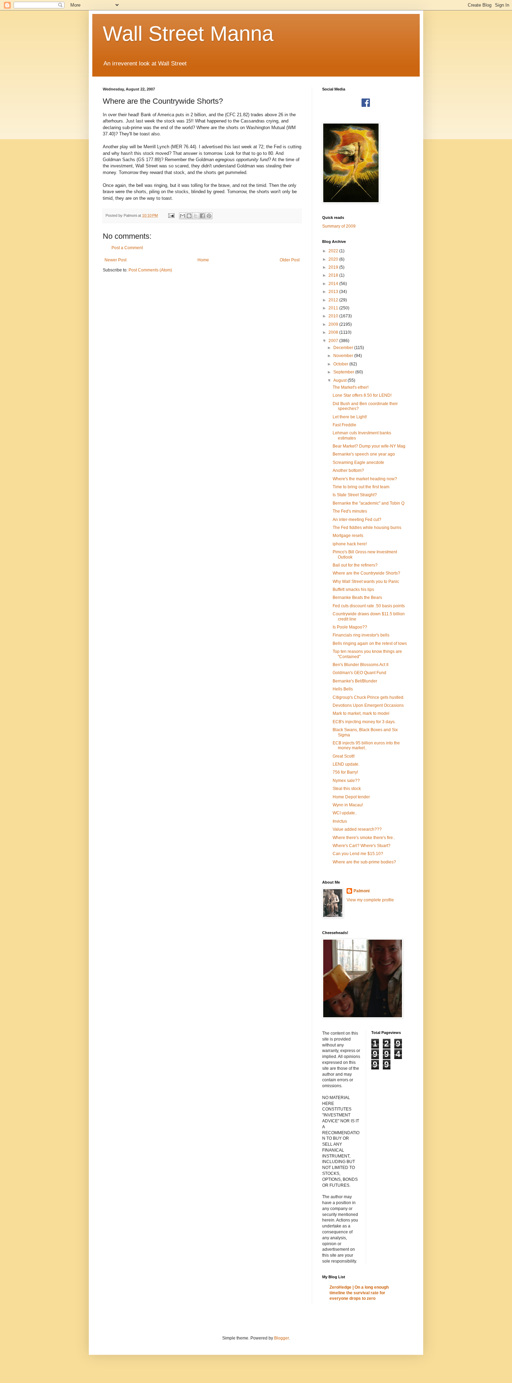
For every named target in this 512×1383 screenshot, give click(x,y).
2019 (333, 267)
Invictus (340, 821)
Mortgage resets (348, 535)
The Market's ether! (351, 387)
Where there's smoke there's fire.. (364, 837)
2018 (333, 275)
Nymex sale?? (346, 780)
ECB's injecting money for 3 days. (364, 721)
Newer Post (115, 260)
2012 (333, 300)
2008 (333, 332)
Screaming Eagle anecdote (358, 462)
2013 (333, 291)
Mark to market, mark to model (361, 713)
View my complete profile (370, 900)
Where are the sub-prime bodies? (364, 862)
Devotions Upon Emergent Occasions (368, 705)
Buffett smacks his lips (353, 589)
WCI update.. (345, 813)
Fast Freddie (344, 424)
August (340, 380)
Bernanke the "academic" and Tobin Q (368, 503)
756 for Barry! (345, 772)
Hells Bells (343, 689)
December (343, 347)
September (344, 372)
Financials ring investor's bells (361, 635)
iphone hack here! (350, 544)
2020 (333, 259)
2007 (333, 340)
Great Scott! (344, 756)
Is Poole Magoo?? (350, 627)
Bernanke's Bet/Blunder (355, 681)
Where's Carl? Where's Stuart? (361, 845)
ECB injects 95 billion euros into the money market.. (366, 745)
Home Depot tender (351, 797)
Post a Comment (127, 247)
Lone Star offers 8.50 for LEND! (362, 395)
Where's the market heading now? (365, 478)
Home (203, 260)
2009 (333, 324)
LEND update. (346, 764)
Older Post (290, 260)
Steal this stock (347, 788)
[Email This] (182, 215)
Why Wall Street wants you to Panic (366, 581)
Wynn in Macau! (348, 805)
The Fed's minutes (350, 511)
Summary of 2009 (339, 226)
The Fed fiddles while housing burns (367, 527)
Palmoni (362, 890)
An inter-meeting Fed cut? (357, 519)
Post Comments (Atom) (150, 270)
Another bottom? (348, 470)
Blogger (281, 1338)
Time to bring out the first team (361, 486)
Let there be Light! (350, 416)
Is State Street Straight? (355, 494)
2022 (333, 250)
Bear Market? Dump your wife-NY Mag (369, 446)
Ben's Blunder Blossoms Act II (360, 664)
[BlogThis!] (189, 215)
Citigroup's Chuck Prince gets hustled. (368, 697)
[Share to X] (195, 215)
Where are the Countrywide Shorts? (366, 573)
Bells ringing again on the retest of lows (370, 643)
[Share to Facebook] (202, 215)
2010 (333, 316)
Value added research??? (357, 829)
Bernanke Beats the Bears (357, 597)
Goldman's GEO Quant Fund (359, 672)
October (341, 364)
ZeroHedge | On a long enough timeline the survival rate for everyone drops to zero (359, 1293)
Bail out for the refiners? (355, 565)
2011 (333, 308)
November (343, 355)
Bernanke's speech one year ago (364, 454)
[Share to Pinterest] (208, 215)
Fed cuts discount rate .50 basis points (369, 605)
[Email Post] (171, 215)
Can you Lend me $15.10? (358, 853)
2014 (333, 283)
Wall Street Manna (188, 33)
